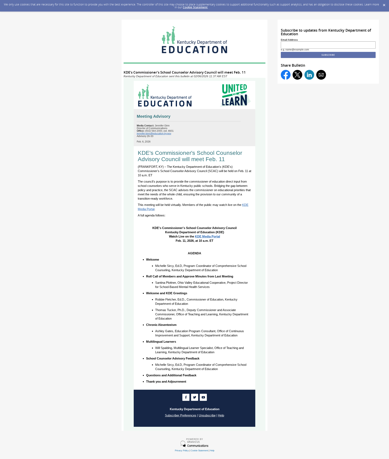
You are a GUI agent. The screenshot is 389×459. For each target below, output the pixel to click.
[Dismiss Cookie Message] (384, 4)
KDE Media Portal (207, 236)
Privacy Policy (182, 450)
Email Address (289, 40)
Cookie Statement (195, 7)
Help (221, 415)
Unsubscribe (207, 415)
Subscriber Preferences (180, 415)
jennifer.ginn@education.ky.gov (154, 133)
